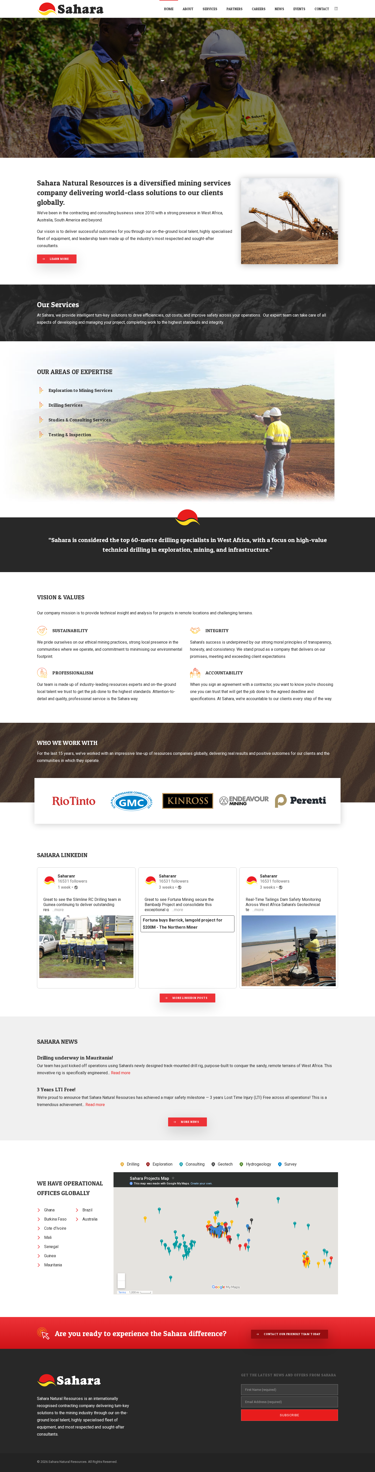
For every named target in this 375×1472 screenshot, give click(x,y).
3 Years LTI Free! (56, 1089)
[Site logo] (70, 9)
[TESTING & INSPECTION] (85, 434)
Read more (120, 1072)
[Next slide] (50, 820)
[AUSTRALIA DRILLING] (85, 405)
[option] (75, 801)
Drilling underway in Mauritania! (75, 1058)
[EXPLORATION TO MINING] (85, 390)
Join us (244, 81)
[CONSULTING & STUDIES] (85, 419)
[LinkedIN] (336, 8)
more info (294, 81)
